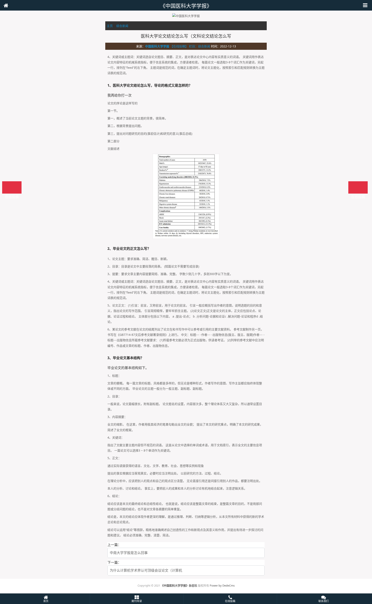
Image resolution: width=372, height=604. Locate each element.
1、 (110, 85)
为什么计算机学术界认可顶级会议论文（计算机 (146, 570)
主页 (110, 26)
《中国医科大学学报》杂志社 (179, 585)
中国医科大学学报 (157, 46)
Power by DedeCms (222, 585)
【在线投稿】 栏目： (184, 46)
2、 (110, 248)
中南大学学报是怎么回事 (129, 552)
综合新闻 (122, 26)
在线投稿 (358, 187)
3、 (110, 357)
